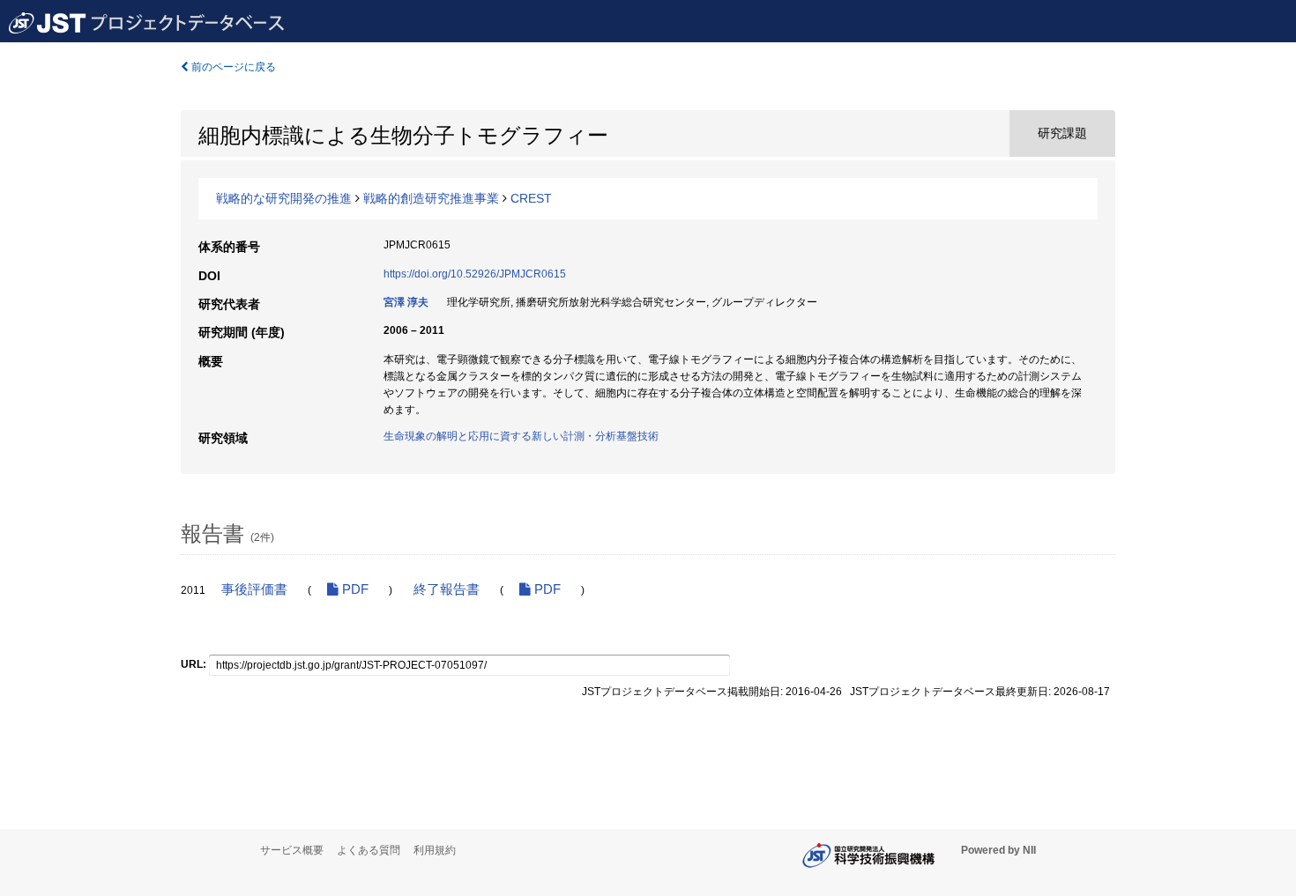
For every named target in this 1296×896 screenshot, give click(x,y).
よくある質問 (368, 850)
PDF (354, 589)
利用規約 (434, 850)
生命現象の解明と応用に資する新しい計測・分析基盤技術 (521, 436)
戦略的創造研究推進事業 (431, 198)
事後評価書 (254, 589)
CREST (531, 198)
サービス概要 (292, 850)
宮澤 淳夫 (406, 302)
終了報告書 (446, 589)
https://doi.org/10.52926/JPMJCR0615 (475, 274)
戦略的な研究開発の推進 (284, 198)
